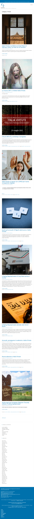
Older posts (4, 417)
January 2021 (4, 467)
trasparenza (13, 101)
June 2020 (3, 472)
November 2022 (4, 456)
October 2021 (4, 461)
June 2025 (3, 444)
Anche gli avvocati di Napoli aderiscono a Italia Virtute (16, 230)
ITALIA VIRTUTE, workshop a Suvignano (14, 137)
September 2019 (4, 478)
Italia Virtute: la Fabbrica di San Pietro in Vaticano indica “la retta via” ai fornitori (14, 46)
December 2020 (4, 468)
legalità (23, 146)
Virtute (6, 55)
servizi (1, 515)
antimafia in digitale (8, 146)
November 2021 (4, 460)
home (1, 509)
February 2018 (4, 483)
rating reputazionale (14, 146)
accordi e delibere (7, 194)
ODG (2, 430)
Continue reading (5, 53)
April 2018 (3, 482)
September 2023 (4, 452)
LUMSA (16, 194)
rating (10, 101)
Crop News (3, 7)
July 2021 (3, 463)
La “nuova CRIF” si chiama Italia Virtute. (14, 90)
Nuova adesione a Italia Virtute (11, 356)
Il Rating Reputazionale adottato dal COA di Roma (15, 325)
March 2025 (4, 445)
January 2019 (4, 479)
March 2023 (4, 455)
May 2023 (3, 454)
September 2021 (4, 462)
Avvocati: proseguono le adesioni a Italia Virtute (16, 340)
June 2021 (3, 464)
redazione (10, 92)
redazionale (4, 432)
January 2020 (4, 475)
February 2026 (4, 441)
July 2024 (3, 447)
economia (1, 514)
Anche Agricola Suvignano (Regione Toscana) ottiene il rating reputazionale (15, 403)
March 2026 (4, 440)
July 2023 (3, 453)
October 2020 (4, 469)
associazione (1, 513)
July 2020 (3, 471)
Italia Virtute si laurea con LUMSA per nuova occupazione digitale (15, 182)
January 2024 (4, 448)
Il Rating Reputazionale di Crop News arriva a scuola (15, 277)
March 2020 (4, 474)
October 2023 (4, 451)
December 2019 (4, 476)
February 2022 (4, 459)
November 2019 (4, 477)
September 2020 (4, 470)
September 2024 (4, 446)
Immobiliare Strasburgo (5, 429)
